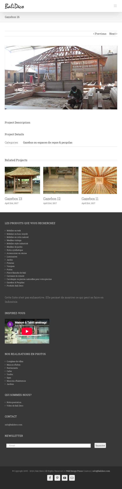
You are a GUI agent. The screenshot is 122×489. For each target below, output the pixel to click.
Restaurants (12, 368)
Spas (9, 377)
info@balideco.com (13, 424)
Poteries (10, 263)
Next (112, 33)
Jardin (10, 259)
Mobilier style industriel (17, 243)
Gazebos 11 (51, 198)
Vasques (11, 266)
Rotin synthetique (15, 250)
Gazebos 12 (13, 198)
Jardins (10, 384)
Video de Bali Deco (15, 405)
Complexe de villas (15, 361)
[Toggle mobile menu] (115, 5)
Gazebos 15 (90, 198)
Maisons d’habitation (16, 381)
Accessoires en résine (17, 253)
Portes (10, 269)
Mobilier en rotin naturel (17, 237)
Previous (100, 33)
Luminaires (12, 256)
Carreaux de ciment (15, 276)
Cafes (9, 371)
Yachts (10, 374)
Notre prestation (14, 402)
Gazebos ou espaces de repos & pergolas (47, 142)
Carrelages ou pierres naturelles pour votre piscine (29, 279)
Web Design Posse (74, 471)
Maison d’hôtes (13, 364)
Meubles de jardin (14, 247)
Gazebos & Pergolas (15, 282)
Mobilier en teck (14, 230)
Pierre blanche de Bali (16, 272)
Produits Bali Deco (15, 285)
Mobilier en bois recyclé (17, 234)
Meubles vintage (14, 240)
